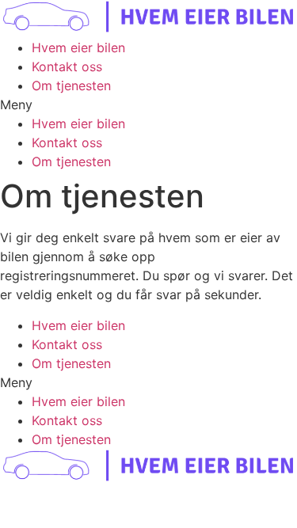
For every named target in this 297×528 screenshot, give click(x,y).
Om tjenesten (71, 85)
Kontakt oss (67, 66)
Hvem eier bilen (78, 47)
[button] (148, 104)
